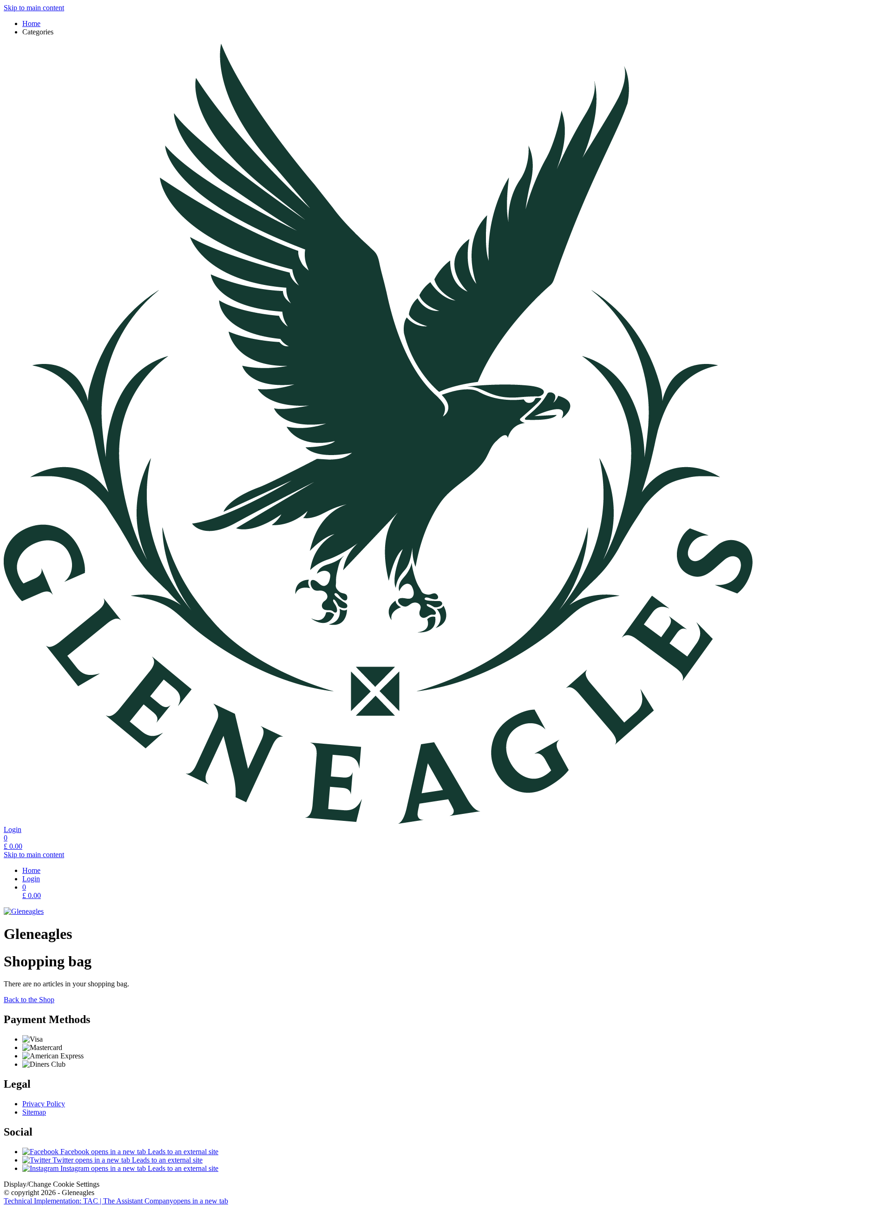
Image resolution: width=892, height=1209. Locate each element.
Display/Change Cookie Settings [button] (51, 1184)
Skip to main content (34, 8)
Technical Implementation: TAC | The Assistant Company (116, 1201)
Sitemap (34, 1112)
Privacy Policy (43, 1104)
